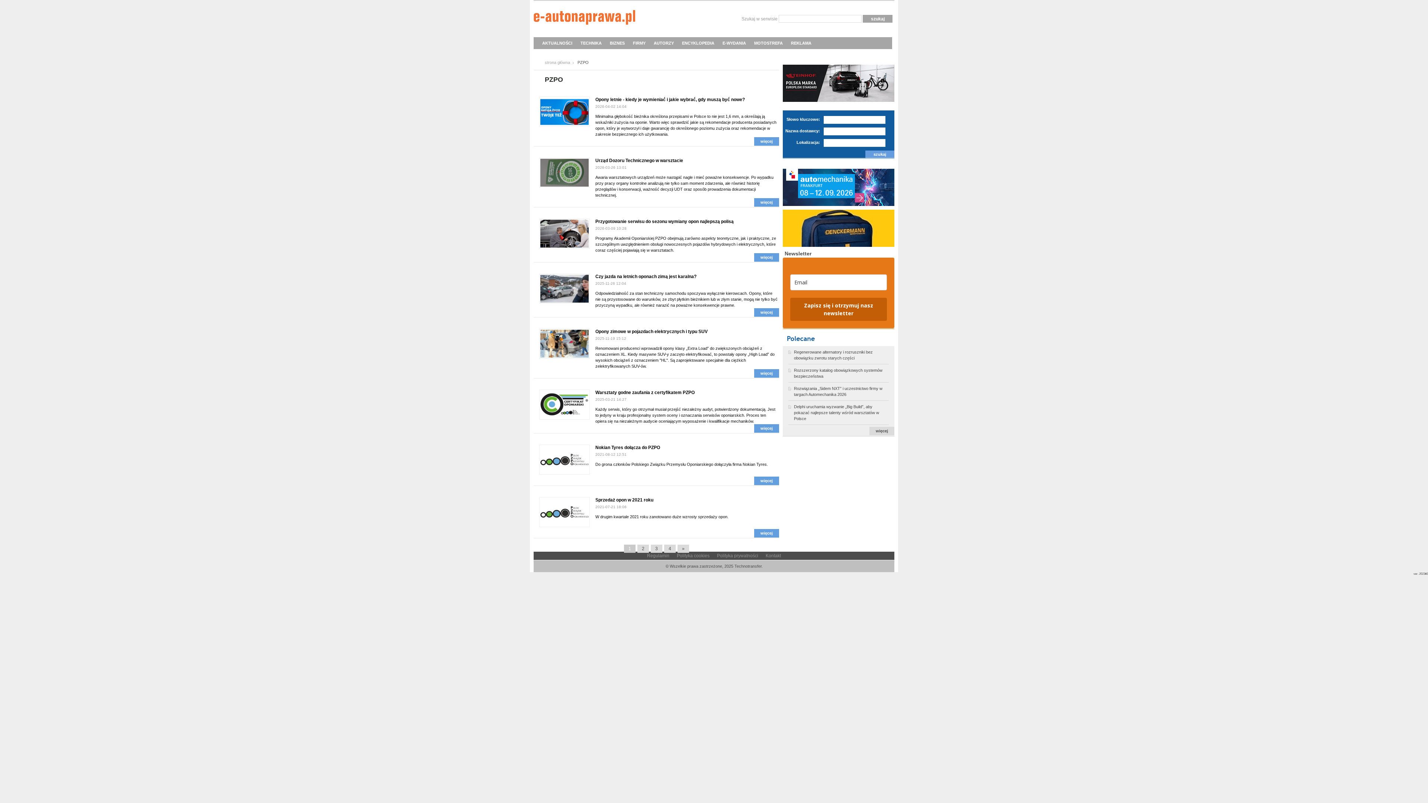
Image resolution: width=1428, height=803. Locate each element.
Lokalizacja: (808, 142)
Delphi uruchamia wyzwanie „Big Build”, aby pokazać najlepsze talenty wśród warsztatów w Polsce (836, 412)
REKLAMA (801, 43)
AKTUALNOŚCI (557, 43)
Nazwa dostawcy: (802, 131)
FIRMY (639, 43)
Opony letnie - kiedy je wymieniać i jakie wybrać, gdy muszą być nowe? (670, 99)
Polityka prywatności (737, 555)
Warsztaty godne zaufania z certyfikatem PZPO (645, 392)
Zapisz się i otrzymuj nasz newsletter (838, 309)
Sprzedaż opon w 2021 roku (624, 500)
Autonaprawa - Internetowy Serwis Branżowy (584, 19)
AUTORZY (664, 43)
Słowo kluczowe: (803, 119)
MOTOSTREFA (768, 43)
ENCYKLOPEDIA (698, 43)
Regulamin (658, 555)
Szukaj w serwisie (760, 19)
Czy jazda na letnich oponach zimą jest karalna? (646, 276)
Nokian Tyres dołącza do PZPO (627, 447)
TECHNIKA (591, 43)
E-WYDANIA (734, 43)
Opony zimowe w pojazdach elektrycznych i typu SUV (651, 331)
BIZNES (617, 43)
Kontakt (773, 555)
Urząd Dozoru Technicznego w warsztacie (639, 160)
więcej (766, 141)
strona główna (557, 62)
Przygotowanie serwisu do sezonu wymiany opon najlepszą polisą (664, 221)
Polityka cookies (693, 555)
